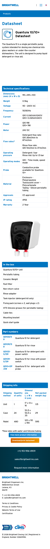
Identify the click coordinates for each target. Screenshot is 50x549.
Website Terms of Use (11, 510)
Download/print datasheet (23, 440)
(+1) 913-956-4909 (12, 495)
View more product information (23, 435)
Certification (7, 513)
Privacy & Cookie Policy (12, 507)
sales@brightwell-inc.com (15, 498)
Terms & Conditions (10, 503)
